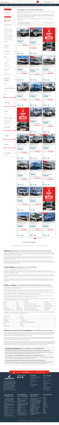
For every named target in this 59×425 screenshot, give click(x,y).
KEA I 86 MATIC (22, 222)
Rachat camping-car (46, 388)
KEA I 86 (21, 37)
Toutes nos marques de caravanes (35, 398)
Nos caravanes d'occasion (34, 407)
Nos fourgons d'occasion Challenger (21, 407)
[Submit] (38, 2)
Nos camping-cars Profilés (8, 400)
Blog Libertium (32, 386)
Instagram (20, 377)
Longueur (6, 144)
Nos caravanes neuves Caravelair (35, 401)
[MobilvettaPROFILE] (36, 60)
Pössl (44, 411)
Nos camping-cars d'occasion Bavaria (9, 406)
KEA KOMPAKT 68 (48, 144)
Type (5, 57)
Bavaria (44, 399)
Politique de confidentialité (22, 420)
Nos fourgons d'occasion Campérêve (21, 406)
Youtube (22, 377)
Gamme (6, 63)
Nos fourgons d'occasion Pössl (22, 412)
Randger (44, 412)
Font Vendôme (45, 406)
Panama (44, 410)
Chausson (44, 404)
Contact (55, 4)
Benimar (44, 400)
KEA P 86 (47, 92)
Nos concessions (50, 4)
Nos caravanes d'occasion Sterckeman (34, 414)
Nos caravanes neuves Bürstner (35, 400)
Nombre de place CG (9, 88)
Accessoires (23, 4)
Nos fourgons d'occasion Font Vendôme (22, 411)
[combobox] (27, 2)
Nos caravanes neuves (34, 399)
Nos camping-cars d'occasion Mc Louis (9, 411)
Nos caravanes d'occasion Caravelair (34, 411)
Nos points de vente (33, 378)
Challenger (45, 403)
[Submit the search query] (4, 27)
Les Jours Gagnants (5, 4)
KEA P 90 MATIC (48, 66)
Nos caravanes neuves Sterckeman (34, 405)
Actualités (43, 4)
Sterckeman (45, 413)
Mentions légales (30, 420)
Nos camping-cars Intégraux (9, 399)
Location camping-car (46, 390)
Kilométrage (7, 127)
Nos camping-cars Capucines (9, 398)
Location (31, 4)
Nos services (17, 4)
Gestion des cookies (37, 420)
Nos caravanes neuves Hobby (35, 402)
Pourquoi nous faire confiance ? (35, 377)
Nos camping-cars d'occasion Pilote (9, 413)
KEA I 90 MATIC (22, 66)
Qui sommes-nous (37, 4)
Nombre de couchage (7, 79)
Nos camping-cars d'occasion (9, 404)
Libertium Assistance (46, 377)
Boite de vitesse (8, 118)
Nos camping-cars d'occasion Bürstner (9, 408)
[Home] (5, 2)
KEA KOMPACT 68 (35, 92)
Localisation (7, 12)
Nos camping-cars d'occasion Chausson (9, 410)
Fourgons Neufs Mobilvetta (29, 245)
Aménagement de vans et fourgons (47, 384)
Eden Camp (45, 405)
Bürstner (44, 401)
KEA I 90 (21, 197)
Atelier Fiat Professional (47, 380)
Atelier (27, 4)
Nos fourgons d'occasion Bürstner (22, 404)
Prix (5, 94)
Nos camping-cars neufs (8, 403)
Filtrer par (6, 45)
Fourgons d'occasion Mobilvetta (42, 245)
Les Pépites (32, 28)
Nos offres (6, 51)
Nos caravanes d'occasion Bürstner (34, 409)
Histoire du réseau (33, 381)
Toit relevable (7, 153)
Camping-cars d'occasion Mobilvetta (17, 245)
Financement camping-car (47, 387)
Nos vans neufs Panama (21, 413)
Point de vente (7, 25)
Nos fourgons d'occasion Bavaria (22, 403)
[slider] (4, 97)
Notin (44, 409)
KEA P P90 (21, 92)
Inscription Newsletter (34, 384)
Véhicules (11, 4)
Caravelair (45, 402)
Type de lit (6, 69)
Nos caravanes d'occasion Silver (35, 412)
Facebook (18, 377)
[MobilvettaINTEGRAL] (23, 32)
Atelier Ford (45, 381)
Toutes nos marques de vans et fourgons (22, 398)
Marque (6, 111)
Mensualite (7, 102)
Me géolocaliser (8, 16)
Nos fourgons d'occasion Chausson (21, 409)
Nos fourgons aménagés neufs (22, 400)
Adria (44, 396)
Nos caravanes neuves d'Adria (35, 406)
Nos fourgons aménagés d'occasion (21, 401)
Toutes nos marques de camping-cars (9, 402)
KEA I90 (34, 222)
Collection (6, 135)
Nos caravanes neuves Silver (35, 403)
